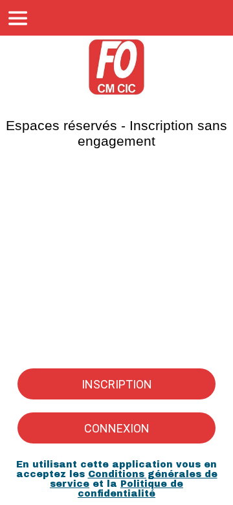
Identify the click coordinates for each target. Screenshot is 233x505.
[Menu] (18, 18)
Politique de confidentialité (130, 489)
